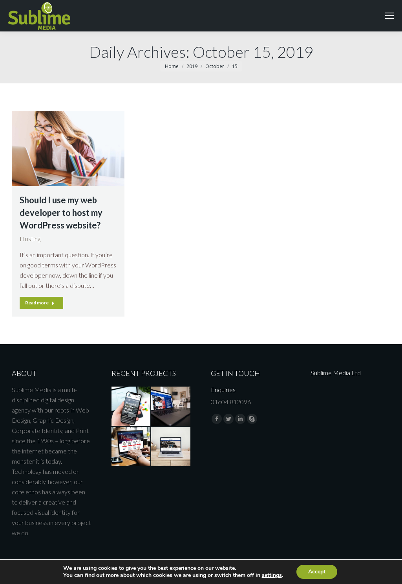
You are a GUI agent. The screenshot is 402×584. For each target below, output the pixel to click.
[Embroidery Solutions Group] (131, 447)
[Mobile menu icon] (389, 15)
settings (272, 575)
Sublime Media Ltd (336, 372)
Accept (316, 571)
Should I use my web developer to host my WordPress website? (61, 212)
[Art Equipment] (171, 447)
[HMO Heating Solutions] (171, 407)
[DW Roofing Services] (131, 407)
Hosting (30, 238)
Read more (37, 303)
